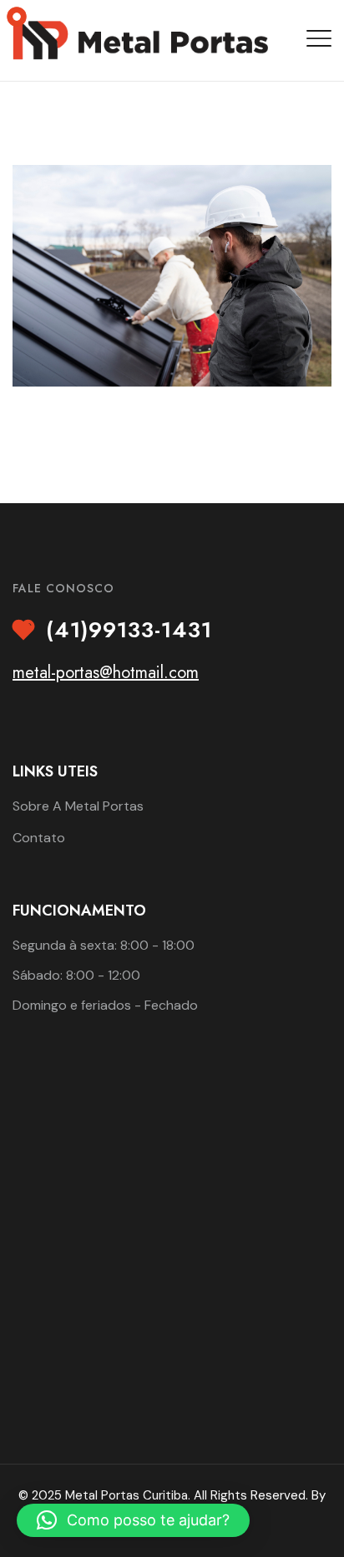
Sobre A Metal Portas (78, 806)
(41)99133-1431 (129, 630)
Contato (39, 837)
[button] (133, 1520)
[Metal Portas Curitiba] (140, 38)
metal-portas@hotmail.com (106, 673)
